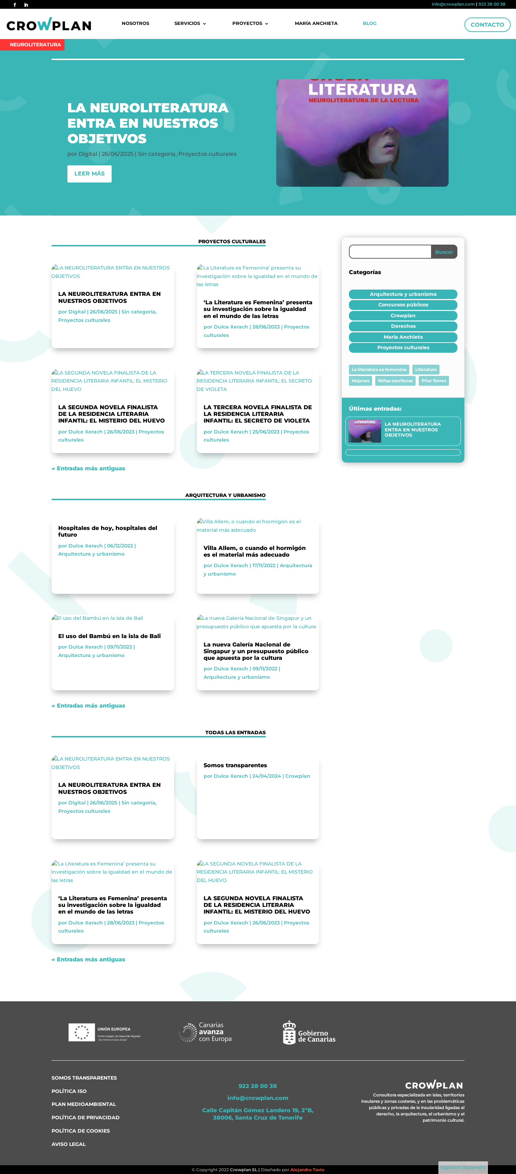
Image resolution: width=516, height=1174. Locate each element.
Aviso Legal (69, 1144)
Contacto (487, 24)
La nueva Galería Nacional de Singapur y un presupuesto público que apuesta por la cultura (256, 651)
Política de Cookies (81, 1131)
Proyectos (247, 23)
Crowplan (297, 776)
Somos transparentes (235, 765)
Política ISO (69, 1091)
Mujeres (360, 380)
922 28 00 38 (491, 4)
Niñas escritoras (395, 380)
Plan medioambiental (84, 1104)
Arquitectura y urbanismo (91, 554)
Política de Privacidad (86, 1117)
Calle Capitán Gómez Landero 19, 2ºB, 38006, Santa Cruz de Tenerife (257, 1114)
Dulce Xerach (85, 432)
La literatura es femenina (379, 369)
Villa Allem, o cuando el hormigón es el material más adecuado (255, 551)
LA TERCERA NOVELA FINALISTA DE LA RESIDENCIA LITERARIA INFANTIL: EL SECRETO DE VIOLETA (258, 414)
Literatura (426, 369)
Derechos (403, 326)
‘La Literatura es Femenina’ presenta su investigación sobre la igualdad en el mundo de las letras (258, 309)
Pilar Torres (434, 380)
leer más (89, 173)
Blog (370, 23)
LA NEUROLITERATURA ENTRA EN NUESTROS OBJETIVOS (148, 123)
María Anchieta (316, 23)
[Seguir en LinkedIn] (26, 5)
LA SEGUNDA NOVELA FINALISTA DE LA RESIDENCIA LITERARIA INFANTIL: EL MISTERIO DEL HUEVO (111, 414)
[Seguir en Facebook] (15, 5)
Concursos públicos (403, 304)
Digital (88, 154)
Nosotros (135, 23)
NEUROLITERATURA (35, 44)
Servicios (187, 23)
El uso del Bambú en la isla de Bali (109, 636)
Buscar (444, 252)
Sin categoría (157, 154)
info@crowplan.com (453, 4)
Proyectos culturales (207, 154)
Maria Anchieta (403, 337)
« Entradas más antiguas (88, 468)
